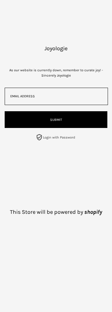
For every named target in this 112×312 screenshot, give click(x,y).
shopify (93, 212)
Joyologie (56, 48)
